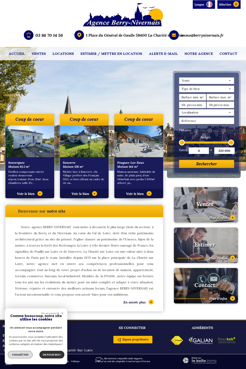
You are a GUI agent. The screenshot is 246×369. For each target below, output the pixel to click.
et (210, 150)
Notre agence (198, 53)
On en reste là (50, 313)
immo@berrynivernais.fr (202, 35)
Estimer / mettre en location (111, 53)
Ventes (39, 53)
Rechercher (206, 163)
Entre (182, 150)
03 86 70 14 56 (49, 35)
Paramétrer (20, 354)
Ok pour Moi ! (52, 354)
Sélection (225, 4)
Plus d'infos (221, 217)
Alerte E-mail (163, 53)
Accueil (17, 53)
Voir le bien (29, 193)
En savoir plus (137, 302)
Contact (228, 53)
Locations (63, 53)
